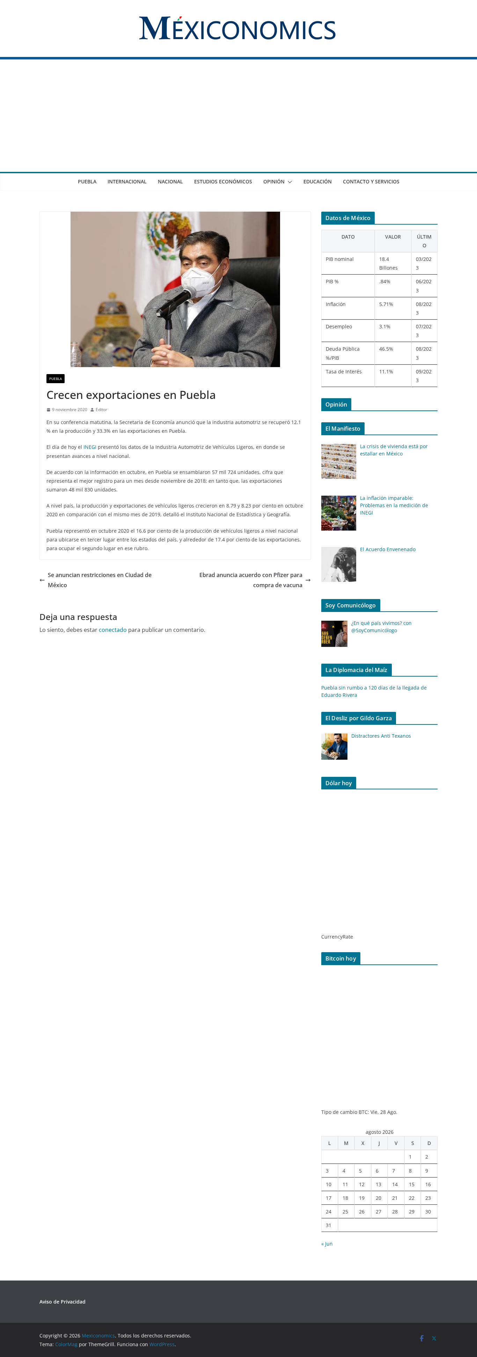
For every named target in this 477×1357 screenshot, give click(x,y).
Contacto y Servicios (371, 181)
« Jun (327, 1243)
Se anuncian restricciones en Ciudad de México (100, 580)
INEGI (89, 447)
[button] (288, 182)
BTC (363, 1112)
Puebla (87, 181)
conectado (113, 630)
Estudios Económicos (223, 181)
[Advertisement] (238, 119)
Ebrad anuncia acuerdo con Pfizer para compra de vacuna (250, 580)
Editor (101, 410)
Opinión (274, 181)
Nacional (170, 181)
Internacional (127, 181)
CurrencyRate (337, 936)
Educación (317, 181)
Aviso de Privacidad (62, 1301)
